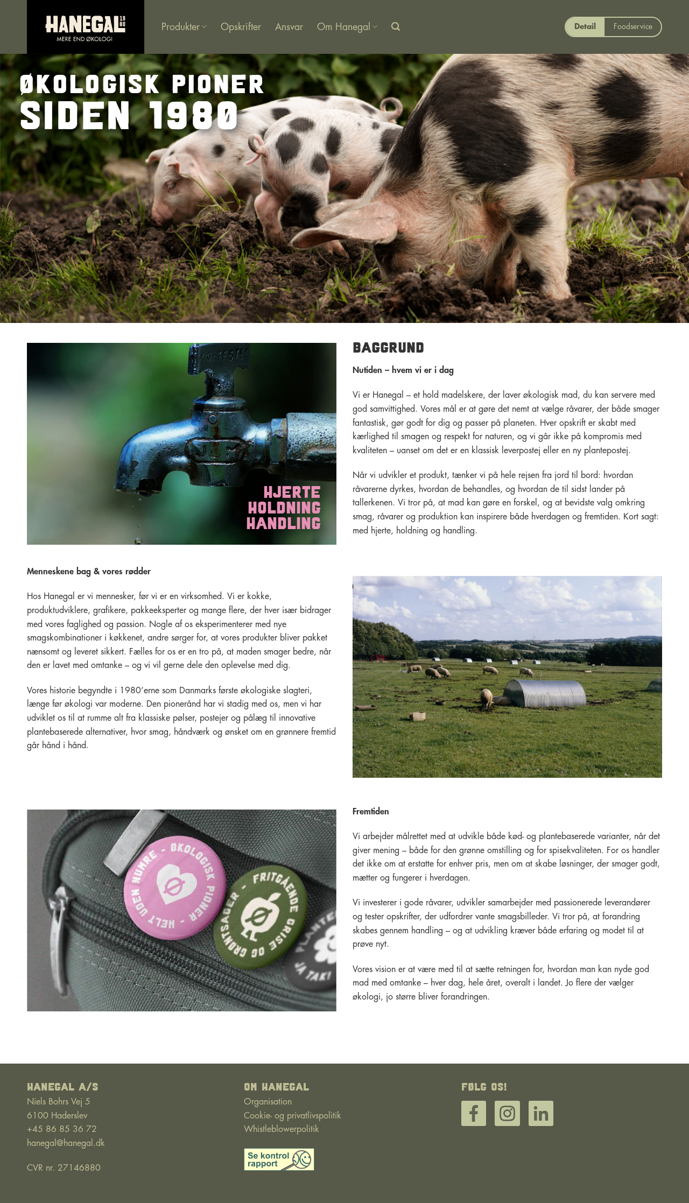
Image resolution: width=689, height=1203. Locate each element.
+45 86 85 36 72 (62, 1129)
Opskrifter (241, 27)
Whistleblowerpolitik (281, 1129)
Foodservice (633, 26)
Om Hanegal (343, 27)
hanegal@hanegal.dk (66, 1143)
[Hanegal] (86, 27)
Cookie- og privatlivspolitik (292, 1115)
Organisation (268, 1102)
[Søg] (395, 26)
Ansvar (289, 27)
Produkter (180, 27)
